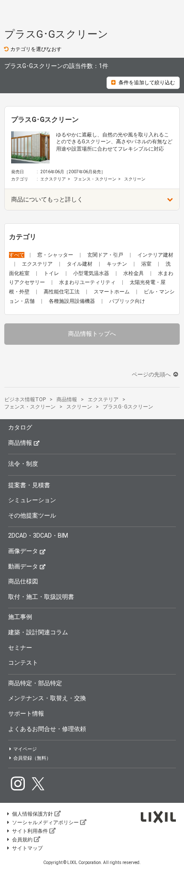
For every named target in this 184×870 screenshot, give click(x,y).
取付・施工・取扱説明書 (41, 596)
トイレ (52, 273)
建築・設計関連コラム (38, 632)
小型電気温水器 (91, 273)
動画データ (23, 566)
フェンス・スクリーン (95, 179)
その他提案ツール (32, 515)
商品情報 (20, 442)
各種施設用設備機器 (72, 301)
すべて (16, 255)
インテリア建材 (155, 255)
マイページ (25, 749)
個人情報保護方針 (32, 814)
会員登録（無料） (32, 758)
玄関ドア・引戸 (106, 255)
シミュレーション (32, 500)
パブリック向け (127, 301)
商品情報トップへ (92, 333)
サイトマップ (27, 848)
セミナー (20, 647)
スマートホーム (112, 292)
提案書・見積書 (29, 485)
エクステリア (53, 179)
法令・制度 (23, 463)
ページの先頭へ (152, 374)
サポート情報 (26, 713)
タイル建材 (80, 264)
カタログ (20, 427)
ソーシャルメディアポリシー (45, 823)
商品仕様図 (23, 581)
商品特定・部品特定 (35, 683)
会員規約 (22, 840)
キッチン (117, 264)
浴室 (147, 264)
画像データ (23, 550)
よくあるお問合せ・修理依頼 (47, 728)
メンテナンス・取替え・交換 (47, 698)
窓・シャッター (55, 255)
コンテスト (23, 662)
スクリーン (134, 179)
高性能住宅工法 (62, 292)
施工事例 (20, 616)
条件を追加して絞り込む (147, 83)
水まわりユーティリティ (88, 282)
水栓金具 (134, 273)
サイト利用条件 (30, 831)
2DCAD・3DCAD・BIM (38, 535)
